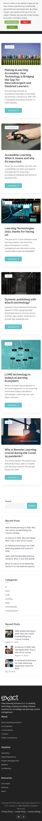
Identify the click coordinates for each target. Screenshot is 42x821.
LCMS (7, 595)
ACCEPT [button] (12, 27)
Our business (6, 726)
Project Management (10, 761)
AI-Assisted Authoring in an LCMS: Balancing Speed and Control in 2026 (20, 548)
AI (6, 587)
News (8, 276)
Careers (4, 734)
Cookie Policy (20, 811)
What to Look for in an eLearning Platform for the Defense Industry (20, 565)
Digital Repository (8, 757)
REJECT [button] (25, 22)
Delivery (4, 764)
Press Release (11, 607)
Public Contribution (9, 738)
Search (8, 501)
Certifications (7, 730)
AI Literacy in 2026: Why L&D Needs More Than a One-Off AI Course (20, 539)
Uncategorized (11, 127)
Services (4, 787)
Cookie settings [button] (11, 22)
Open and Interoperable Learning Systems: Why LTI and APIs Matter (20, 557)
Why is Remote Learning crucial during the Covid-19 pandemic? (21, 453)
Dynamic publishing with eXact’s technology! (20, 301)
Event (8, 203)
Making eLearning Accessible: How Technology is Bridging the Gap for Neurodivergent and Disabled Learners (19, 78)
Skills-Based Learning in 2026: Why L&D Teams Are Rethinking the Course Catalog (20, 530)
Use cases (5, 783)
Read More (12, 110)
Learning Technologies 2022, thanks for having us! (19, 231)
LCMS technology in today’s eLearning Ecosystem (17, 378)
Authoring (5, 753)
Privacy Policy (7, 811)
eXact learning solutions (11, 722)
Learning (9, 47)
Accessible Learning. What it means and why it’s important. (19, 158)
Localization (6, 768)
